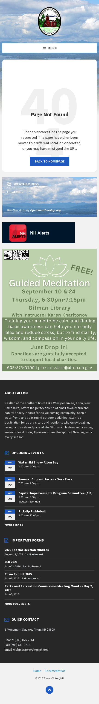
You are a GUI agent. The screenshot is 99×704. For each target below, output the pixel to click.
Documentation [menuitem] (55, 671)
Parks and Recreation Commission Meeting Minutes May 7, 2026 (49, 588)
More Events (14, 524)
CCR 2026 (11, 562)
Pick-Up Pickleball (32, 511)
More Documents (17, 603)
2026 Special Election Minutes (27, 550)
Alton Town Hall (30, 501)
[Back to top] (49, 690)
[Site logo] (49, 34)
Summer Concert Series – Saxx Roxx (45, 479)
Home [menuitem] (37, 671)
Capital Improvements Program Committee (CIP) (55, 493)
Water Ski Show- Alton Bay (38, 462)
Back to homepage (49, 161)
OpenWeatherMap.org (45, 210)
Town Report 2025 (18, 574)
